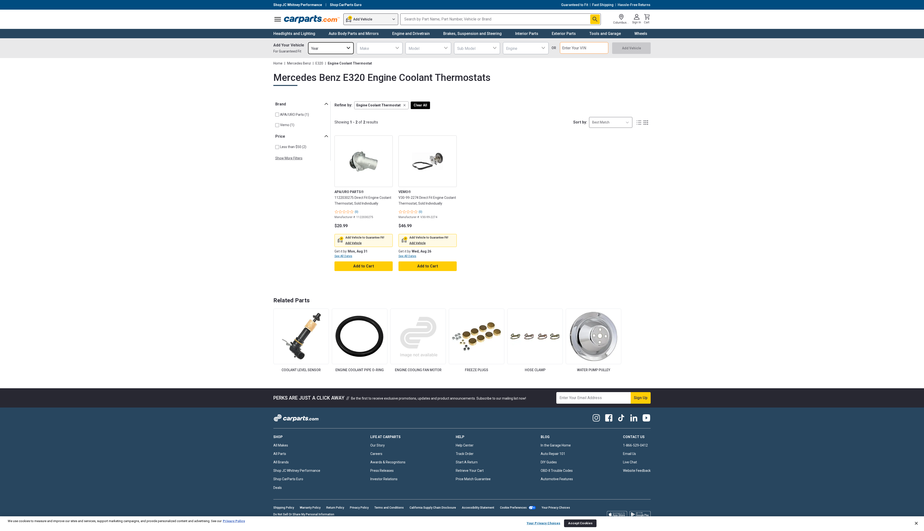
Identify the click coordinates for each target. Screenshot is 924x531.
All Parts (279, 454)
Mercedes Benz (299, 63)
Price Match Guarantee (473, 479)
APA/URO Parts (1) (294, 115)
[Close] (916, 523)
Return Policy (335, 507)
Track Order (465, 454)
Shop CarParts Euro (288, 479)
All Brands (281, 462)
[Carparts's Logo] (312, 19)
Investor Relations (384, 479)
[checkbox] (277, 115)
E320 (319, 63)
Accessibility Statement (478, 507)
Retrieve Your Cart (470, 471)
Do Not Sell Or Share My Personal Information (303, 514)
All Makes (280, 445)
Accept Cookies (580, 523)
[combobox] (331, 48)
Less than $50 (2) (293, 147)
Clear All (420, 105)
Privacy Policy (359, 507)
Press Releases (382, 471)
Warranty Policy (310, 507)
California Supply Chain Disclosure (433, 507)
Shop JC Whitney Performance (296, 471)
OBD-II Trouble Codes (557, 471)
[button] (381, 105)
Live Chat (630, 462)
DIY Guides (549, 462)
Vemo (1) (287, 125)
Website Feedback (637, 471)
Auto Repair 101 (553, 454)
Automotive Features (557, 479)
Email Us (629, 454)
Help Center (465, 445)
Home (277, 63)
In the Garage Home (556, 445)
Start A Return (467, 462)
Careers (376, 454)
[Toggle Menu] (277, 19)
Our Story (377, 445)
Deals (277, 488)
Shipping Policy (283, 507)
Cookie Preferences (513, 507)
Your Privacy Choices (556, 507)
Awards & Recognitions (387, 462)
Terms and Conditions (389, 507)
